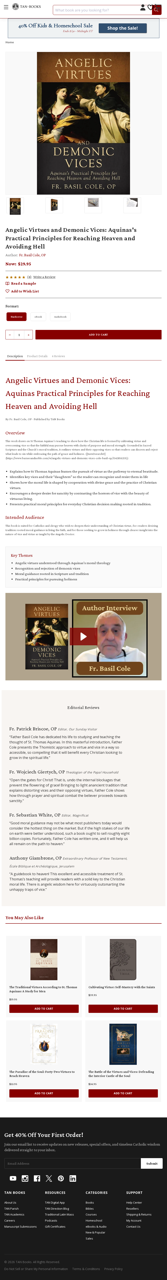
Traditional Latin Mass (59, 1214)
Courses (91, 1214)
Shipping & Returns (139, 1214)
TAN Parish (11, 1209)
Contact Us (133, 1226)
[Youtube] (13, 1178)
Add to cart (44, 1008)
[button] (83, 636)
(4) (29, 277)
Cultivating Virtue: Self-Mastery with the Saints (122, 987)
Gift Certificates (55, 1226)
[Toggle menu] (6, 7)
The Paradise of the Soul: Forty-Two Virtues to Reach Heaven (42, 1074)
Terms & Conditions (86, 1269)
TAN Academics (14, 1214)
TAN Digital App (55, 1202)
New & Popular (95, 1232)
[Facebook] (37, 1178)
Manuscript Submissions (20, 1226)
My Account (133, 1220)
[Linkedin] (73, 1178)
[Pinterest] (61, 1178)
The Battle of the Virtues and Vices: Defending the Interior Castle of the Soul (121, 1074)
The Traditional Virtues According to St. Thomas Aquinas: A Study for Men (43, 989)
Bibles (90, 1209)
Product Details (37, 356)
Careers (9, 1220)
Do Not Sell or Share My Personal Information (36, 1269)
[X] (49, 1178)
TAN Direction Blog (57, 1209)
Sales (89, 1238)
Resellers (132, 1209)
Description (15, 356)
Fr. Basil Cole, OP (32, 255)
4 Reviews (58, 356)
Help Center (134, 1202)
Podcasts (51, 1220)
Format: (12, 306)
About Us (10, 1202)
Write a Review (44, 277)
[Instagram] (25, 1178)
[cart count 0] (158, 7)
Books (90, 1202)
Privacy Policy (113, 1269)
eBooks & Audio (96, 1226)
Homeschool (94, 1220)
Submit (152, 1163)
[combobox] (107, 10)
